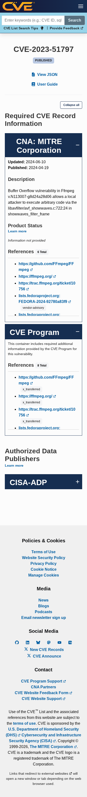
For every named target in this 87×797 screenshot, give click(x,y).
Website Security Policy (43, 558)
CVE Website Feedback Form (42, 693)
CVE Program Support (42, 681)
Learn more (17, 231)
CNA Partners (43, 687)
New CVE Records (46, 650)
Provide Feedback (65, 28)
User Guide (47, 84)
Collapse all (71, 105)
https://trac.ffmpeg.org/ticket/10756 (47, 286)
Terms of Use (43, 552)
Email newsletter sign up (43, 618)
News (43, 600)
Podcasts (43, 612)
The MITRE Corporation (52, 747)
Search (74, 20)
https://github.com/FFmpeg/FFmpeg (46, 267)
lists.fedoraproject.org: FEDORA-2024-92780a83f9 (43, 299)
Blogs (43, 606)
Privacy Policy (43, 563)
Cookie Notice (44, 569)
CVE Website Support (42, 699)
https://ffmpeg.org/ (36, 276)
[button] (81, 6)
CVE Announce (46, 656)
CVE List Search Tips (21, 28)
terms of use (24, 723)
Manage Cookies (43, 575)
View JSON (47, 75)
